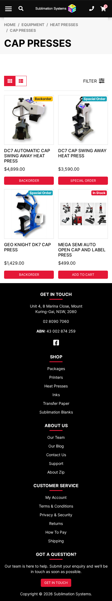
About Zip (56, 472)
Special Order (83, 181)
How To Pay (56, 532)
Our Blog (56, 446)
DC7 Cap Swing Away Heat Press (82, 153)
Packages (56, 368)
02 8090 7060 (56, 321)
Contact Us (56, 454)
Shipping (56, 541)
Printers (56, 377)
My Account (56, 497)
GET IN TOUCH (56, 583)
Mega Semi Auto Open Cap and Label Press (81, 250)
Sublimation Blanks (56, 412)
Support (56, 463)
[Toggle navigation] (8, 8)
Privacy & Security (56, 514)
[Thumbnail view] (9, 81)
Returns (56, 523)
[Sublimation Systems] (56, 8)
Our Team (56, 437)
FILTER (90, 81)
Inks (56, 394)
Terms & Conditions (56, 506)
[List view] (21, 81)
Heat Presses (56, 386)
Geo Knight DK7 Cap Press (27, 247)
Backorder (29, 181)
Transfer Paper (56, 403)
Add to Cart (83, 275)
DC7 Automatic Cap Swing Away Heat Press (27, 156)
